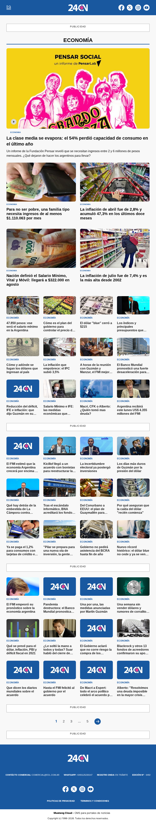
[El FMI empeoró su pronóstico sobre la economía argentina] (22, 586)
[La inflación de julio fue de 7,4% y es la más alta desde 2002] (115, 248)
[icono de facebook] (121, 8)
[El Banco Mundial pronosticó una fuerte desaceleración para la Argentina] (133, 347)
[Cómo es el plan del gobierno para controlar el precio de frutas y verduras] (59, 305)
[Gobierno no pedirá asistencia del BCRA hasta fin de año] (96, 529)
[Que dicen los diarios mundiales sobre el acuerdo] (22, 670)
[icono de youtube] (146, 8)
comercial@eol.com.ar (32, 775)
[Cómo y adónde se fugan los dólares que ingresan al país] (22, 347)
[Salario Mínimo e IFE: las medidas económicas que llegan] (59, 389)
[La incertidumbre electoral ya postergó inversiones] (96, 446)
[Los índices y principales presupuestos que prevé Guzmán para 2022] (133, 305)
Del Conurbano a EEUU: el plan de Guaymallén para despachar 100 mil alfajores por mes (93, 512)
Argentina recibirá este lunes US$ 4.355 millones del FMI (132, 410)
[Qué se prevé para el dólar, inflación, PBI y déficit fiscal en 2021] (22, 628)
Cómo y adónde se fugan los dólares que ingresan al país (22, 368)
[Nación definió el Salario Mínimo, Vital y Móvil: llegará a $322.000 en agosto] (41, 248)
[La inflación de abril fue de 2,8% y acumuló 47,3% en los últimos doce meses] (115, 182)
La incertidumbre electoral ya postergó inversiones (95, 467)
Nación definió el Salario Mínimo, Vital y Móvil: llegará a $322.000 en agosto (37, 280)
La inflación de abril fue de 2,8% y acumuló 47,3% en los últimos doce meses (112, 213)
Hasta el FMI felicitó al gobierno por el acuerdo (58, 691)
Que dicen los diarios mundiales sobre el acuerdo (21, 691)
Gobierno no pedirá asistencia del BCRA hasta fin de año (95, 550)
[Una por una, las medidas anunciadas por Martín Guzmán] (96, 586)
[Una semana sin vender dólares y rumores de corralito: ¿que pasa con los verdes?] (133, 586)
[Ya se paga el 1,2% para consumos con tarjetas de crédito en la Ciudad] (22, 529)
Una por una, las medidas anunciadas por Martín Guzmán (95, 608)
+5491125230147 (78, 775)
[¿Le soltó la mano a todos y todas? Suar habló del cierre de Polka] (59, 628)
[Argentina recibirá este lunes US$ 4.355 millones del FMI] (133, 389)
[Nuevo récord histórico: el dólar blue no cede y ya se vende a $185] (133, 529)
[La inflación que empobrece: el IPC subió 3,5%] (59, 347)
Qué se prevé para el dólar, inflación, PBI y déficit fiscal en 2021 (21, 649)
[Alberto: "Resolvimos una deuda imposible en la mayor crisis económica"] (133, 670)
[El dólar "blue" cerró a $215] (96, 305)
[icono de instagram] (138, 8)
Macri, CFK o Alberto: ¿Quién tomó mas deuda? (95, 410)
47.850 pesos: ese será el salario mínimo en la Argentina (22, 326)
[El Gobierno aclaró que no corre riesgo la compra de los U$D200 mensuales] (96, 628)
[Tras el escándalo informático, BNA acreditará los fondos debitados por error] (59, 488)
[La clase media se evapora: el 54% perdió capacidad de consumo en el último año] (78, 88)
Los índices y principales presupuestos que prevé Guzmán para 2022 (131, 330)
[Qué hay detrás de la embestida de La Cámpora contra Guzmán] (22, 488)
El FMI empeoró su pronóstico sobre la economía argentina (20, 608)
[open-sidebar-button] (8, 7)
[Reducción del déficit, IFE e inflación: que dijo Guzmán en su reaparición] (22, 389)
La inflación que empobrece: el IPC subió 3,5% (56, 368)
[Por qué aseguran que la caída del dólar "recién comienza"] (133, 488)
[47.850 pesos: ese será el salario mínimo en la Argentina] (22, 305)
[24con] (78, 8)
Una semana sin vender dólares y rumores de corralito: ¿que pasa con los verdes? (132, 611)
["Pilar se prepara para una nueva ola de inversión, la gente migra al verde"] (59, 529)
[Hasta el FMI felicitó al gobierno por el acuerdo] (59, 670)
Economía (15, 132)
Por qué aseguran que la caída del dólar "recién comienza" (133, 509)
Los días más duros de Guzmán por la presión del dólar (131, 467)
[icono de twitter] (130, 8)
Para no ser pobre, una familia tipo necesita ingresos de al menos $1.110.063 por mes (37, 213)
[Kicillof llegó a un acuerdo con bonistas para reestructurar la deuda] (59, 446)
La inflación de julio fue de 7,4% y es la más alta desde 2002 (113, 278)
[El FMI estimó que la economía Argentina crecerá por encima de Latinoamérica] (22, 446)
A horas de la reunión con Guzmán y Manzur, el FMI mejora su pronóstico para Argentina (95, 372)
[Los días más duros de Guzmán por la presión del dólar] (133, 446)
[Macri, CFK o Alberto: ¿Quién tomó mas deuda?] (96, 389)
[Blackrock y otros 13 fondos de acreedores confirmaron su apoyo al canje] (133, 628)
